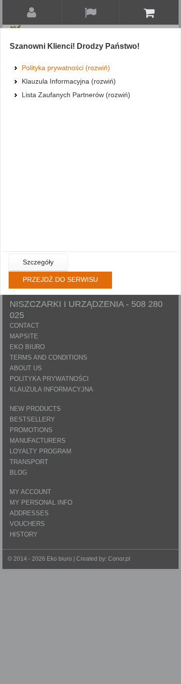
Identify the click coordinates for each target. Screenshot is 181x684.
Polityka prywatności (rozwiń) (66, 68)
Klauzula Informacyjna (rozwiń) (69, 81)
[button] (38, 262)
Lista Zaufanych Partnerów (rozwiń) (76, 95)
